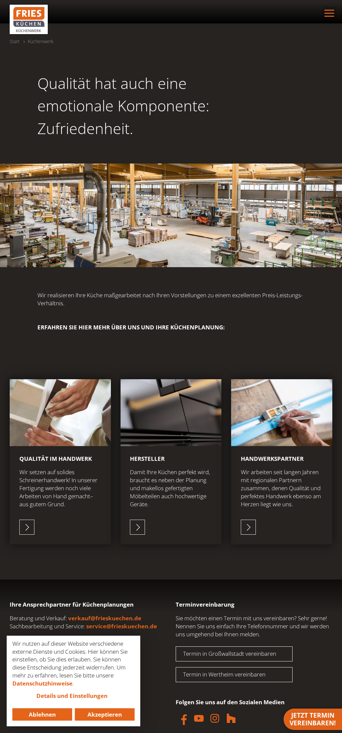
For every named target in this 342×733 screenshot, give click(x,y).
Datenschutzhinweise (42, 683)
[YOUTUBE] (198, 718)
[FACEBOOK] (182, 718)
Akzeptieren (105, 714)
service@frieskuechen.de (121, 626)
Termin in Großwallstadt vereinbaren (229, 653)
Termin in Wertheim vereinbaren (224, 674)
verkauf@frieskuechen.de (104, 618)
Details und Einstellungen (72, 696)
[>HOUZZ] (231, 718)
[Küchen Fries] (29, 19)
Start (15, 41)
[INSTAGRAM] (214, 718)
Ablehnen (42, 714)
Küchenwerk (40, 41)
